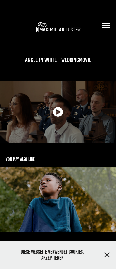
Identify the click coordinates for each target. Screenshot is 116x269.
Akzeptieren (52, 258)
